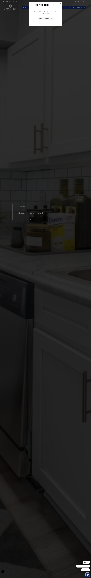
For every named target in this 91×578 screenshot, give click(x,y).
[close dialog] (60, 3)
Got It (45, 22)
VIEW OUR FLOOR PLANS (45, 18)
